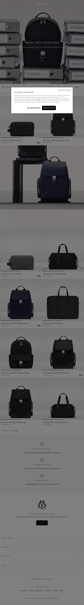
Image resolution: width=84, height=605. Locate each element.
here (39, 99)
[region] (42, 100)
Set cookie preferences (33, 108)
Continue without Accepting (64, 90)
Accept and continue (49, 108)
